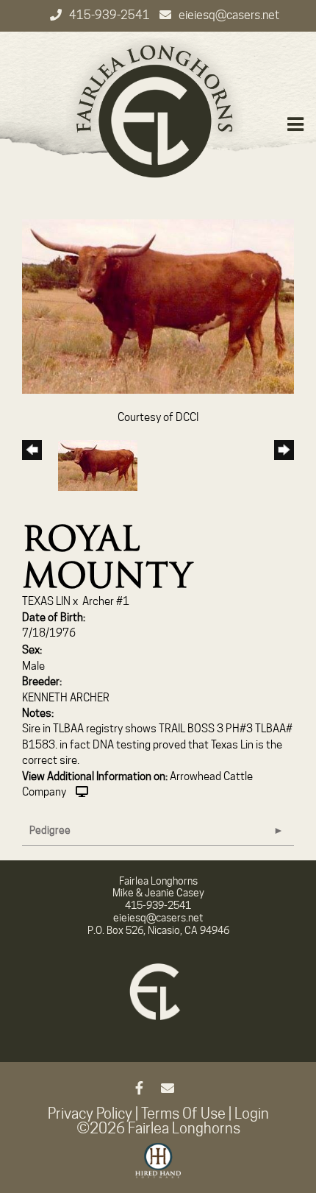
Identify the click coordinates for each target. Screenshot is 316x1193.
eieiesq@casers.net (229, 15)
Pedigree (50, 830)
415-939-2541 (110, 15)
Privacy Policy (90, 1113)
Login (251, 1113)
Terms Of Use (183, 1113)
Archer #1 (105, 601)
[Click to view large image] (158, 306)
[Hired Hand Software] (158, 1167)
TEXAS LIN (46, 601)
